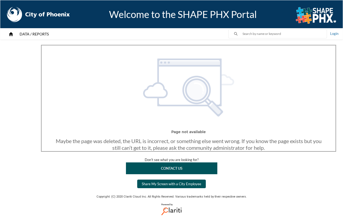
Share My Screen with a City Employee (171, 184)
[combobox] (285, 34)
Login (334, 33)
